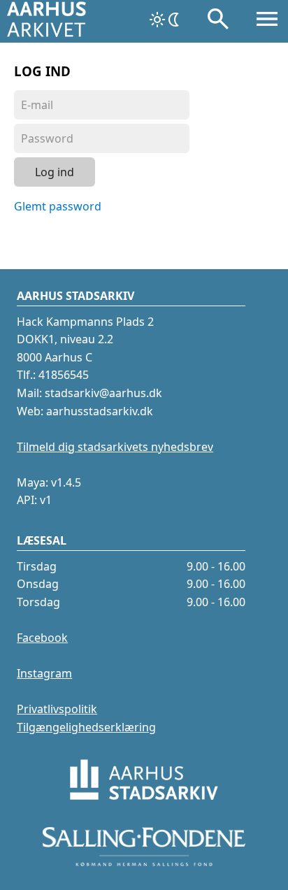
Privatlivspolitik (57, 709)
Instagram (44, 673)
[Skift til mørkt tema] (165, 19)
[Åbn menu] (267, 21)
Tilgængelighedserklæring (86, 727)
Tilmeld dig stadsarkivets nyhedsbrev (115, 446)
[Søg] (218, 21)
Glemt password (57, 206)
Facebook (42, 637)
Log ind (54, 172)
